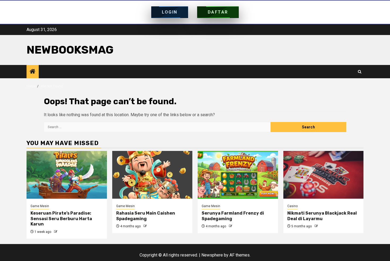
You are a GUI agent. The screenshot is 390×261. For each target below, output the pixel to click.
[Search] (359, 72)
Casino (292, 206)
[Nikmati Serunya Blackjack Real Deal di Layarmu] (323, 175)
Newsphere (212, 255)
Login (169, 12)
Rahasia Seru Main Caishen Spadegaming (145, 216)
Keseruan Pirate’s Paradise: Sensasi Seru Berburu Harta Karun (61, 219)
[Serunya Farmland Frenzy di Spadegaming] (238, 175)
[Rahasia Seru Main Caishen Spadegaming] (152, 175)
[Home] (33, 72)
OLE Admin (66, 232)
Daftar (218, 12)
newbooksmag (70, 49)
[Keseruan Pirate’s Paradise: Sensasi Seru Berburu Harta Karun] (67, 175)
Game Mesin (40, 206)
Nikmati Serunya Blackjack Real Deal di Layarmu (322, 216)
